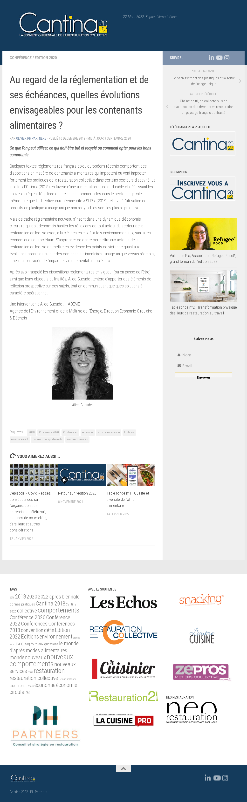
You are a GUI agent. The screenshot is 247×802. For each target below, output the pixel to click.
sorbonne (71, 679)
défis (49, 630)
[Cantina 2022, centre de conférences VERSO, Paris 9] (202, 199)
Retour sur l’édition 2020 (77, 493)
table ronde (18, 685)
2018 (20, 596)
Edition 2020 (46, 57)
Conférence (21, 57)
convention (32, 630)
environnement (19, 439)
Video (31, 686)
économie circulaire (109, 432)
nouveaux (35, 657)
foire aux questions (44, 644)
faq (27, 644)
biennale (71, 596)
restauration (49, 671)
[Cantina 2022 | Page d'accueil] (64, 25)
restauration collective (34, 678)
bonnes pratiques (22, 604)
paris (30, 672)
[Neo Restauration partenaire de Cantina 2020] (191, 722)
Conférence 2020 (49, 432)
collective (27, 610)
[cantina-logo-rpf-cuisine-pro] (123, 730)
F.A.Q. (20, 644)
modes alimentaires (46, 650)
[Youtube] (219, 58)
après (55, 596)
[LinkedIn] (211, 58)
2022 (43, 596)
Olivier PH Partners (31, 138)
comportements (58, 610)
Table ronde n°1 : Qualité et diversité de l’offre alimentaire (128, 499)
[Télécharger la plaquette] (202, 154)
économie (87, 432)
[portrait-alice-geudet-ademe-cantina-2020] (82, 398)
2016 (12, 597)
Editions (129, 432)
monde (17, 657)
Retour (62, 679)
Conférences (70, 432)
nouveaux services (77, 439)
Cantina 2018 (50, 603)
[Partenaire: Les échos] (123, 609)
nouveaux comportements (47, 439)
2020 (31, 432)
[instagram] (227, 58)
